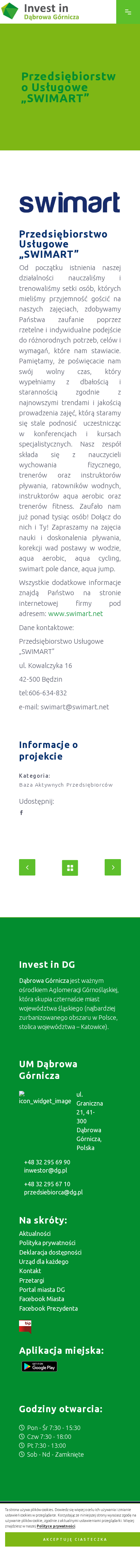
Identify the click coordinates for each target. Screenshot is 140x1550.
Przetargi (31, 1280)
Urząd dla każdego (44, 1261)
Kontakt (30, 1270)
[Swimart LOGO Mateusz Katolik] (70, 202)
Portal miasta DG (42, 1289)
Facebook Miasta (41, 1298)
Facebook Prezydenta (48, 1308)
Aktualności (35, 1233)
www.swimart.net (75, 613)
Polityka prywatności (47, 1242)
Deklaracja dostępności (50, 1252)
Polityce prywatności (56, 1526)
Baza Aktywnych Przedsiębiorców (66, 784)
